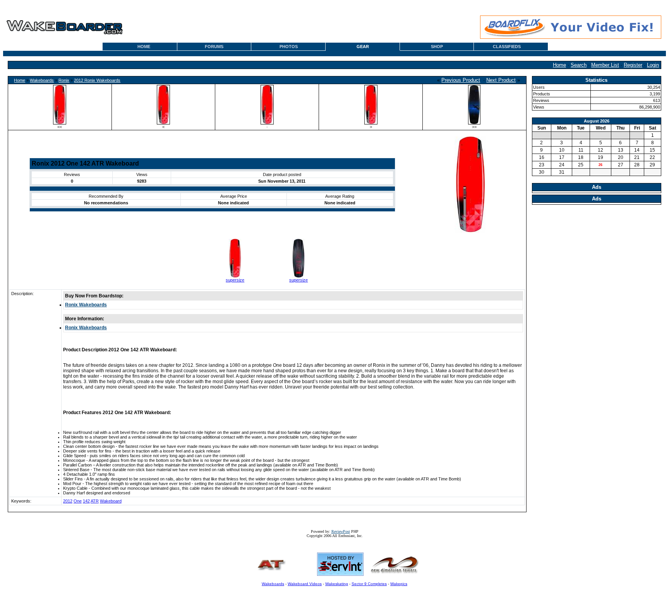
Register (633, 65)
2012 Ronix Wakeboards (97, 80)
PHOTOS (289, 46)
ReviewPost (340, 531)
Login (653, 65)
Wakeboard (111, 501)
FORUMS (214, 46)
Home (559, 65)
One (78, 501)
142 (86, 501)
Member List (605, 65)
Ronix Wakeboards (86, 304)
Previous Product (460, 80)
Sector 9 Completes (369, 584)
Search (579, 65)
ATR (95, 501)
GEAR (363, 46)
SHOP (437, 46)
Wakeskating (336, 584)
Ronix (63, 80)
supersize (235, 280)
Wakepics (398, 584)
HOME (143, 46)
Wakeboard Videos (305, 584)
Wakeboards (42, 80)
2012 (67, 501)
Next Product (501, 80)
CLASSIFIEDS (507, 46)
